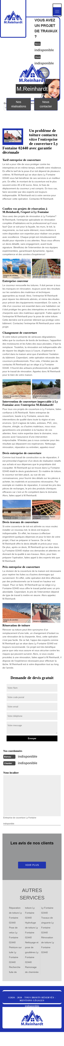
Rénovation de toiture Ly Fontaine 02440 (47, 945)
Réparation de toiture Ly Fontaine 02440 (15, 915)
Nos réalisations (18, 104)
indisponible (27, 756)
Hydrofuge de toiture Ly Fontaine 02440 (31, 930)
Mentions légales (32, 1000)
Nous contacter (46, 104)
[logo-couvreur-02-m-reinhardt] (32, 1017)
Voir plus (32, 865)
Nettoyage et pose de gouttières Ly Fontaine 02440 (31, 952)
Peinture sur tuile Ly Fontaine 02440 (15, 954)
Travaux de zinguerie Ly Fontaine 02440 (47, 925)
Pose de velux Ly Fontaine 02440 (13, 935)
